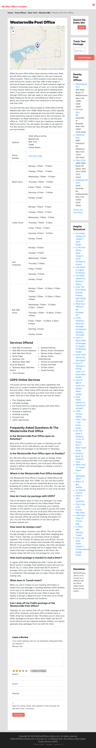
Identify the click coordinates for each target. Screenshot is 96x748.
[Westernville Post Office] (37, 45)
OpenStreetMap (52, 69)
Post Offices (20, 13)
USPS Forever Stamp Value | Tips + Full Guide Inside (81, 419)
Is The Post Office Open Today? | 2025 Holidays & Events (80, 256)
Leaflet (38, 69)
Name (15, 674)
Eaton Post (80, 160)
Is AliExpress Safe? (80, 476)
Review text (17, 646)
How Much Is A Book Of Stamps (80, 270)
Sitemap (49, 744)
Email (15, 684)
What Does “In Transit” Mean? (80, 467)
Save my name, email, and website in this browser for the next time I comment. (36, 707)
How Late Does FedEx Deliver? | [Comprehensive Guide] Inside (83, 546)
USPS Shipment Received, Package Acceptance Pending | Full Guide (81, 326)
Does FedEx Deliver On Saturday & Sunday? (80, 402)
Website (15, 693)
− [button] (13, 34)
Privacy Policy (39, 744)
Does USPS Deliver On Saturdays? (81, 357)
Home (10, 13)
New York (32, 13)
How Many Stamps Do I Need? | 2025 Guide (80, 239)
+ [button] (13, 31)
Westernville (44, 13)
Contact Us (58, 744)
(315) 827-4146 (35, 156)
